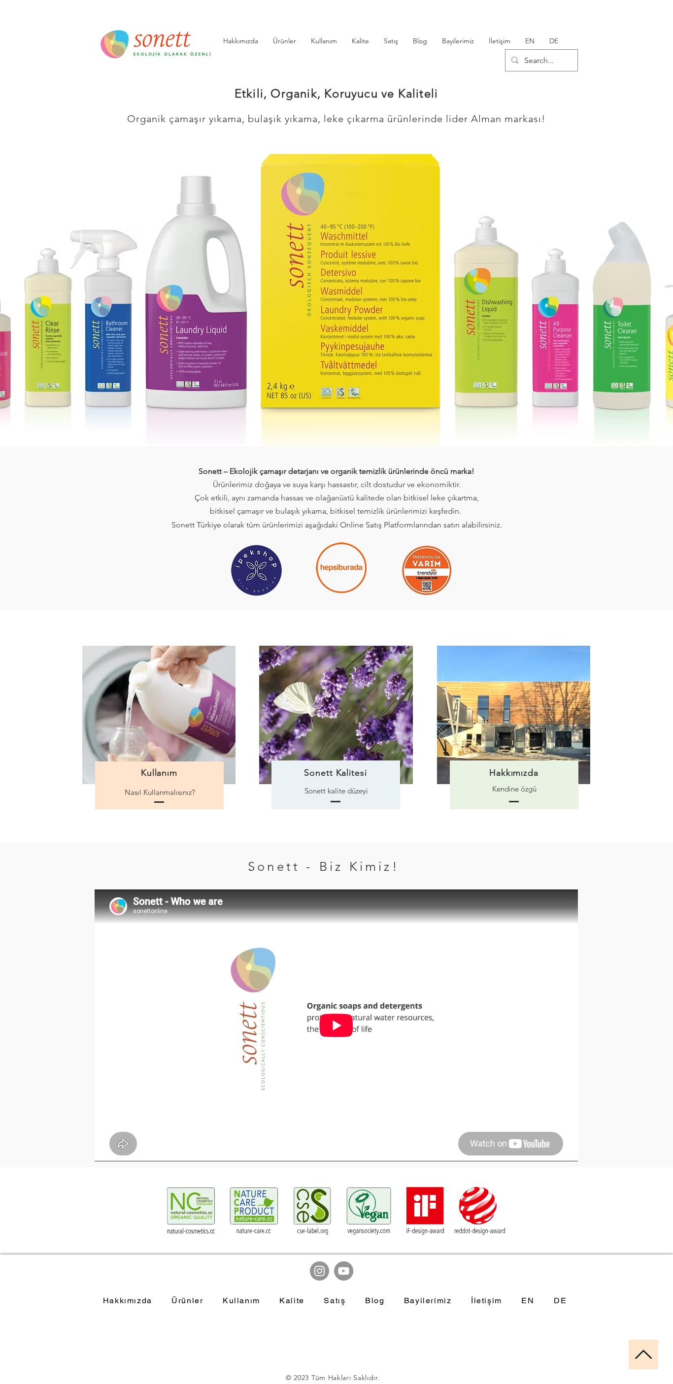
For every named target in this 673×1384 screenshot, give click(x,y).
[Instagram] (319, 1271)
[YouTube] (343, 1271)
